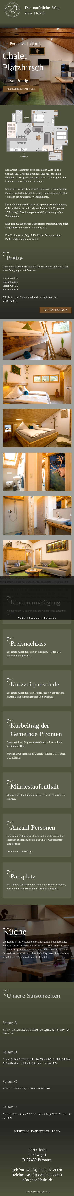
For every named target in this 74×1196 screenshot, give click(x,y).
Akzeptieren (9, 612)
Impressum (50, 618)
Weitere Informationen (30, 618)
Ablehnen (28, 612)
